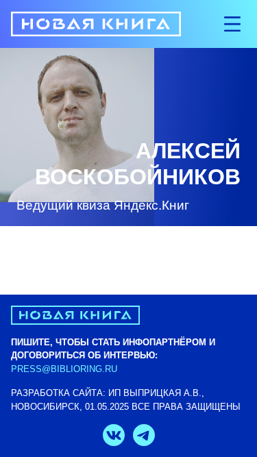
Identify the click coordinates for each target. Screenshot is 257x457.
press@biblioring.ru (64, 369)
